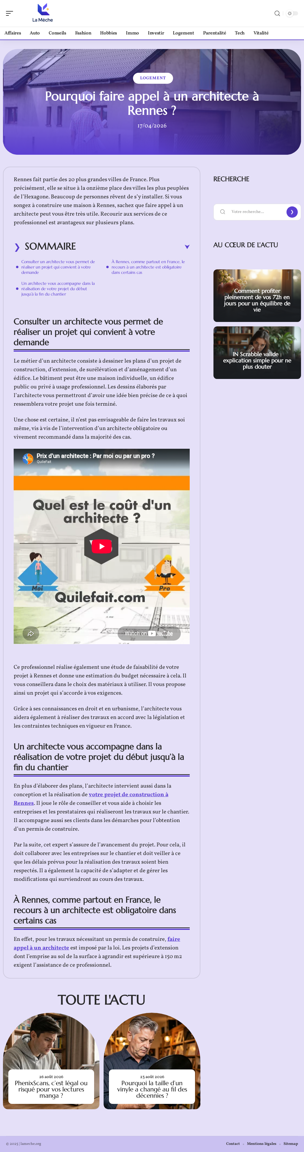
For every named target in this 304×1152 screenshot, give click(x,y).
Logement (153, 78)
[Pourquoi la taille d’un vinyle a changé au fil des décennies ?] (152, 1061)
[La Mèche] (42, 13)
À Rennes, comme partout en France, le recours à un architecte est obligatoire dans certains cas (148, 267)
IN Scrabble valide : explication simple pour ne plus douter (257, 360)
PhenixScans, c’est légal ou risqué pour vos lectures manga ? (51, 1089)
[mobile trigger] (11, 13)
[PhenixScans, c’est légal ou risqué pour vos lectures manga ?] (51, 1061)
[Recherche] (277, 13)
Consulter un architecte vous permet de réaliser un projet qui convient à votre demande (58, 267)
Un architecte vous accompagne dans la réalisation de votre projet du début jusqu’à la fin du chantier (58, 289)
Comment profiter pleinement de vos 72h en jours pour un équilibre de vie (257, 300)
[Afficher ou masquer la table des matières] (133, 247)
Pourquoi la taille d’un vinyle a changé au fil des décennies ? (152, 1089)
